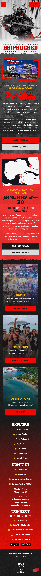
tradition (31, 239)
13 (33, 78)
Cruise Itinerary (20, 246)
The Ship (22, 448)
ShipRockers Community (22, 529)
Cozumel (20, 228)
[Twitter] (22, 516)
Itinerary (20, 412)
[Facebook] (11, 516)
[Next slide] (35, 70)
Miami (18, 214)
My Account (22, 520)
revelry (14, 239)
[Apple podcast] (30, 516)
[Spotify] (26, 516)
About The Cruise (21, 360)
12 (31, 78)
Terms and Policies (20, 556)
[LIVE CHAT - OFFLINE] (36, 570)
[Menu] (3, 4)
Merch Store (22, 458)
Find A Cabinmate (22, 534)
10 (27, 77)
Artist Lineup (20, 308)
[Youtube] (18, 516)
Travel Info (22, 453)
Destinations (22, 444)
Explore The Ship (20, 252)
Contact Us (22, 469)
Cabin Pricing (20, 140)
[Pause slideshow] (6, 76)
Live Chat (22, 474)
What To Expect (20, 146)
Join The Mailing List (22, 525)
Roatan (7, 226)
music (19, 125)
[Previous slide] (5, 68)
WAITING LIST (34, 4)
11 (29, 77)
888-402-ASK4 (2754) (22, 479)
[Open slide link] (21, 69)
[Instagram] (14, 516)
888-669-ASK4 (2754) (22, 484)
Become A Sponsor (22, 539)
